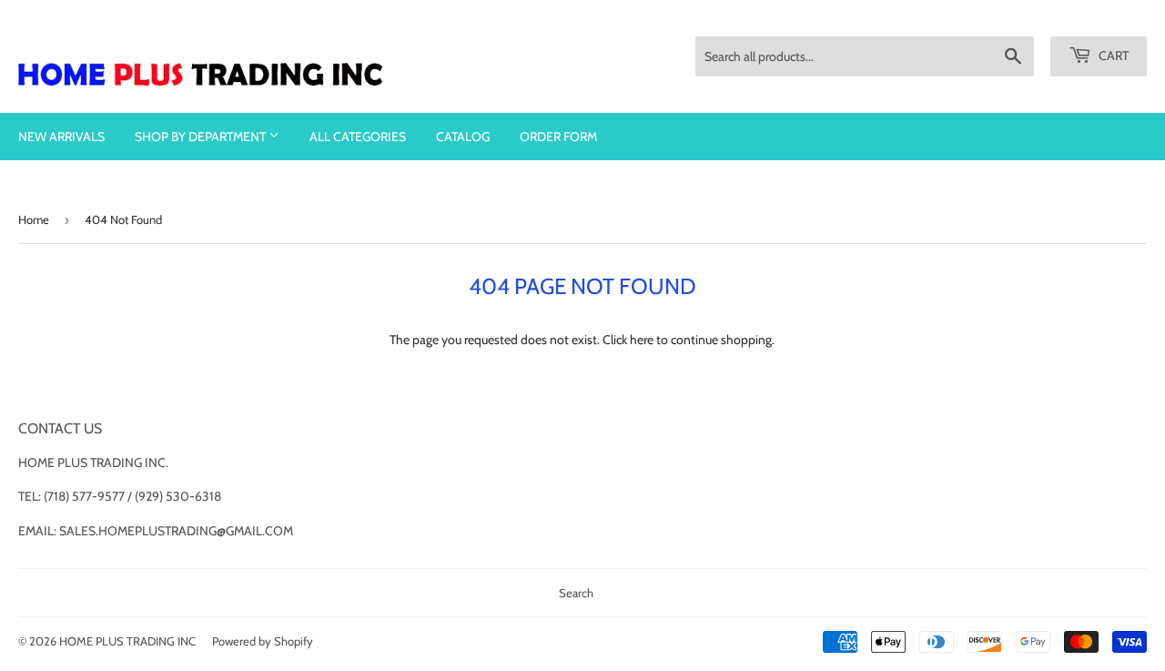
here (641, 339)
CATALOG (463, 136)
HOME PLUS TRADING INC (127, 641)
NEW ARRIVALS (61, 136)
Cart (1112, 55)
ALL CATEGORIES (357, 136)
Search (576, 592)
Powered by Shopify (262, 641)
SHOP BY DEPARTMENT (201, 136)
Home (33, 219)
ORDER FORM (558, 136)
